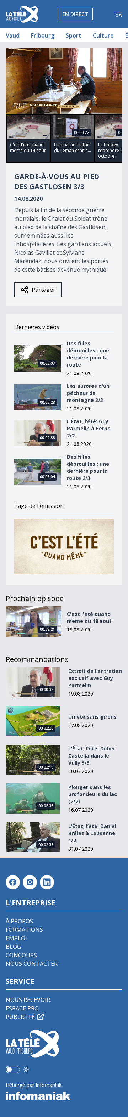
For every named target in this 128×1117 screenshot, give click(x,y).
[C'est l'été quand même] (64, 546)
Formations (24, 930)
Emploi (16, 938)
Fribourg (42, 35)
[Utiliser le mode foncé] (26, 1069)
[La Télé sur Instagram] (30, 882)
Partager (43, 290)
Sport (73, 35)
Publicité (20, 1017)
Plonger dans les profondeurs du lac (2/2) (92, 794)
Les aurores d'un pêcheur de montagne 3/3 (88, 392)
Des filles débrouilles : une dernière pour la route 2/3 (88, 467)
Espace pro (22, 1008)
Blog (13, 947)
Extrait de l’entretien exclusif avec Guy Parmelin (95, 678)
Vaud (13, 35)
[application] (64, 81)
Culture (103, 35)
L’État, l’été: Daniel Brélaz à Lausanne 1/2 (92, 833)
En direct (75, 14)
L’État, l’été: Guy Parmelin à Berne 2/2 (89, 428)
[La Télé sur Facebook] (13, 882)
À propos (19, 921)
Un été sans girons (92, 716)
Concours (21, 955)
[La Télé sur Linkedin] (47, 882)
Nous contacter (32, 964)
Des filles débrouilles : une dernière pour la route (88, 354)
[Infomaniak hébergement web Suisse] (64, 1096)
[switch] (13, 1069)
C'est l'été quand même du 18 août (89, 617)
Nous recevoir (28, 1000)
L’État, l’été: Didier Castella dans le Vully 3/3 (91, 755)
